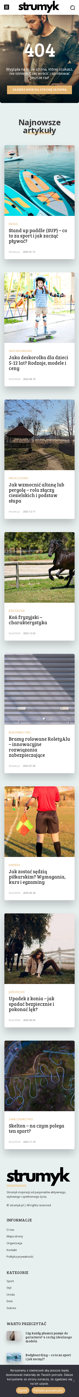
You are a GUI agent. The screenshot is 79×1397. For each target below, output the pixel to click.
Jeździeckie (17, 610)
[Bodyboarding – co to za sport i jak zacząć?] (14, 1357)
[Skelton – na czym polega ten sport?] (39, 1076)
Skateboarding (20, 351)
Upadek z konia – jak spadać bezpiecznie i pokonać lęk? (31, 1003)
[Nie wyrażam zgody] (73, 1381)
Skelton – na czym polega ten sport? (36, 1128)
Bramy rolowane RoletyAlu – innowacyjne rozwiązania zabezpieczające (39, 746)
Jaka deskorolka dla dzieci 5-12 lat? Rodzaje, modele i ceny (38, 362)
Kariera (14, 865)
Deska (13, 224)
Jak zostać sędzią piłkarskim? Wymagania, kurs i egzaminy (37, 876)
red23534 (14, 379)
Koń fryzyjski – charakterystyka (28, 620)
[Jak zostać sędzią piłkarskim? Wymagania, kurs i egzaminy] (39, 821)
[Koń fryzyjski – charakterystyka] (39, 567)
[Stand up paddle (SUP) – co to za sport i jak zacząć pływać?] (39, 180)
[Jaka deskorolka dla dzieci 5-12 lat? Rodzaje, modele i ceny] (39, 307)
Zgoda (22, 1390)
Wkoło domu (18, 478)
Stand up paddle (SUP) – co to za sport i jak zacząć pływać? (38, 235)
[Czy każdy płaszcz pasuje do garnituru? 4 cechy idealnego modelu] (14, 1335)
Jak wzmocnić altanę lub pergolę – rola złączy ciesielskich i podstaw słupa (36, 492)
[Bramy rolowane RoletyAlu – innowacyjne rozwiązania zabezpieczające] (39, 689)
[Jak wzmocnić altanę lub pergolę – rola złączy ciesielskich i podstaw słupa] (39, 435)
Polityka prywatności (48, 1390)
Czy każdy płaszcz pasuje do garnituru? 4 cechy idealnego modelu (48, 1337)
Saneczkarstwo (21, 1119)
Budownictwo (20, 732)
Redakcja (14, 251)
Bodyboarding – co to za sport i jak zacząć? (48, 1357)
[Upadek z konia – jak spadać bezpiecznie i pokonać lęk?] (39, 948)
